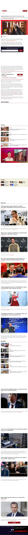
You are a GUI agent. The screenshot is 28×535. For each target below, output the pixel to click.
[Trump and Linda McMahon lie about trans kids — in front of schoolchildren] (5, 349)
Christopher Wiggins (3, 235)
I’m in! (21, 50)
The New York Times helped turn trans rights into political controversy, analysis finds (14, 428)
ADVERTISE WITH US (13, 525)
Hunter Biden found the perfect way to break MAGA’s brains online (13, 496)
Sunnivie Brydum (4, 36)
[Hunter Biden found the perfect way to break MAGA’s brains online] (14, 507)
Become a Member (20, 74)
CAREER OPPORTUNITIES (8, 525)
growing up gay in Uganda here (7, 98)
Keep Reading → (12, 254)
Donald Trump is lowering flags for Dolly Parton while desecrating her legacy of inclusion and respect (18, 145)
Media (3, 13)
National (10, 348)
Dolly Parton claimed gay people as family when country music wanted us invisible (17, 140)
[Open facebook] (11, 528)
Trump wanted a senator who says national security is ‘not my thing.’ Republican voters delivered (17, 129)
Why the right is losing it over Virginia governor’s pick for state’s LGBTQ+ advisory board (14, 457)
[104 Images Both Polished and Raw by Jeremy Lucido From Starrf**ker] (11, 182)
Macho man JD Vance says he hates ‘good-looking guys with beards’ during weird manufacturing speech (17, 355)
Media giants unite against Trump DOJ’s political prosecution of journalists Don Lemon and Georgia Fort (13, 206)
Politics (10, 143)
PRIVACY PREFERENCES (21, 525)
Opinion (10, 138)
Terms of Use (21, 528)
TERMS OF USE (25, 525)
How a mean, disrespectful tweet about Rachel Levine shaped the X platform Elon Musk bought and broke (13, 259)
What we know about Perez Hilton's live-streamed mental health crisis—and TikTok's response (14, 233)
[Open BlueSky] (13, 528)
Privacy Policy (17, 528)
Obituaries (10, 343)
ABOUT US (4, 525)
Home (1, 13)
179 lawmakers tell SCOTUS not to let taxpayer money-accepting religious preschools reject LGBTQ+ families (18, 371)
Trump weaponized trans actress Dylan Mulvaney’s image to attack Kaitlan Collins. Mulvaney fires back (14, 287)
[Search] (21, 10)
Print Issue (10, 364)
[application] (14, 155)
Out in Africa (9, 82)
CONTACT (2, 525)
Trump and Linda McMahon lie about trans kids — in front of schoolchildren (17, 350)
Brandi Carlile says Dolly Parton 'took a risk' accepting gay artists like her (18, 135)
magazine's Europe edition (10, 40)
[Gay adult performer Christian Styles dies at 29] (5, 344)
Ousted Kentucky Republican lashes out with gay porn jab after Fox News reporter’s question (14, 389)
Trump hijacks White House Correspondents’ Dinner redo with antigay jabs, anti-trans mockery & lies (14, 313)
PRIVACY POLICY (17, 525)
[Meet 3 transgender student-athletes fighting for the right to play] (5, 365)
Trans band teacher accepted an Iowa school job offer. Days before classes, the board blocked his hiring (17, 360)
